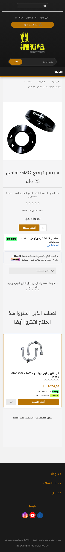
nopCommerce (25, 545)
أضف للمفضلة (43, 270)
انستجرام (25, 515)
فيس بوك (40, 515)
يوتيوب (32, 515)
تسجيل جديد (45, 17)
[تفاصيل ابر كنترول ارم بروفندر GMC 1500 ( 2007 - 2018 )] (32, 352)
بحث (16, 62)
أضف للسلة (29, 228)
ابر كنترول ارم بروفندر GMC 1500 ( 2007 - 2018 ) (35, 375)
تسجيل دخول (31, 17)
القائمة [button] (58, 72)
